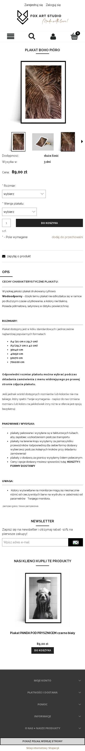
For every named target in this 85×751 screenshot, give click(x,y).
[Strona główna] (42, 17)
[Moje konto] (53, 36)
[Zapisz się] (75, 542)
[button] (10, 36)
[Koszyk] (74, 36)
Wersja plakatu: (13, 203)
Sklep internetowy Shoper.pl (42, 748)
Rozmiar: (9, 185)
